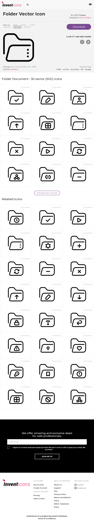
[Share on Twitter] (88, 42)
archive (66, 69)
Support (57, 488)
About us (58, 485)
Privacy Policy (60, 494)
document (75, 69)
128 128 (7, 27)
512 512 (27, 27)
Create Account (40, 488)
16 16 (15, 25)
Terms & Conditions (47, 518)
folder (59, 69)
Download (25, 87)
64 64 (32, 25)
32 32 (23, 25)
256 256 (17, 27)
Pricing (37, 495)
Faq (55, 491)
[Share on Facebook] (82, 42)
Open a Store (39, 499)
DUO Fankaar (80, 15)
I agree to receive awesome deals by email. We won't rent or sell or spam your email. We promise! (48, 448)
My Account (39, 485)
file (82, 69)
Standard (14, 69)
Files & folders (85, 18)
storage (88, 69)
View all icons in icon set (47, 193)
